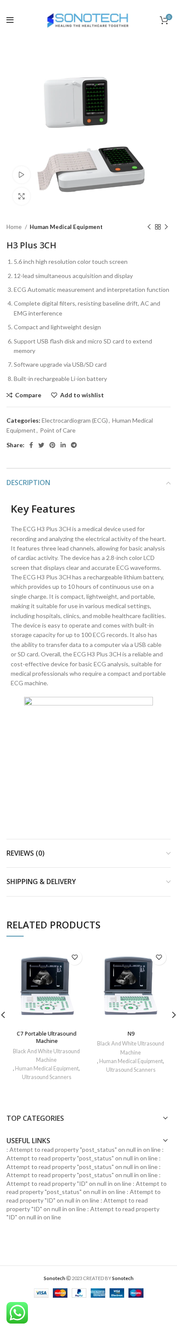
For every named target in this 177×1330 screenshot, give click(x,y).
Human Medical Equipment (66, 226)
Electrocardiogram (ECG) (75, 420)
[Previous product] (149, 227)
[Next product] (166, 227)
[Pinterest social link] (52, 445)
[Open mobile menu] (10, 20)
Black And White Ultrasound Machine (46, 1055)
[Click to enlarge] (21, 196)
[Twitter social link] (41, 445)
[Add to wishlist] (74, 957)
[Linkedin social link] (63, 445)
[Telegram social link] (73, 445)
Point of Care (58, 430)
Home (14, 226)
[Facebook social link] (31, 445)
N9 (130, 1033)
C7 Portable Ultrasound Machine (46, 1037)
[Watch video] (21, 174)
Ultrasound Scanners (46, 1077)
